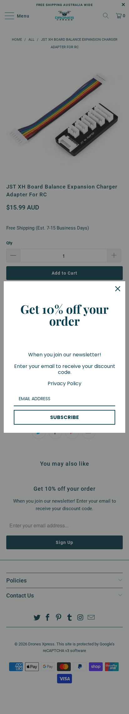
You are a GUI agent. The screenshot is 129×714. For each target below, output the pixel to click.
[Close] (117, 288)
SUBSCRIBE (64, 417)
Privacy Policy (64, 383)
